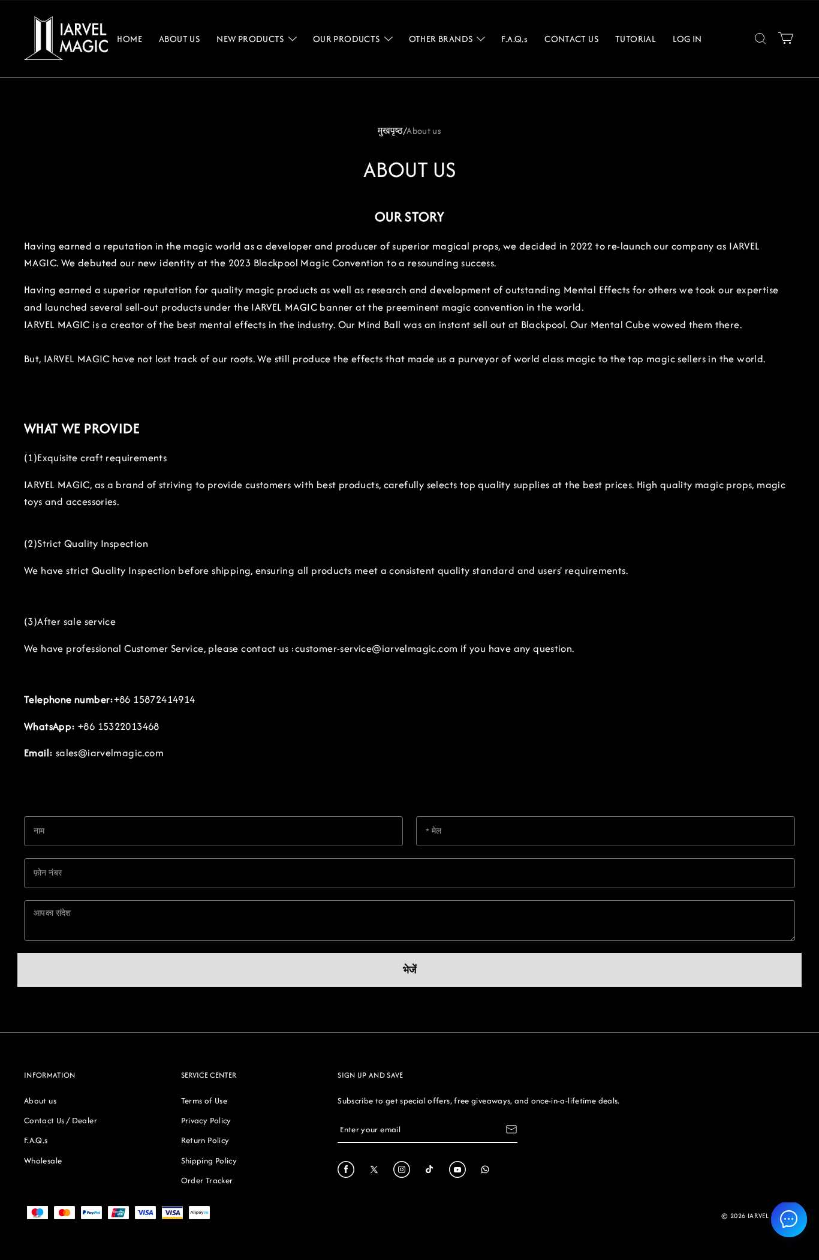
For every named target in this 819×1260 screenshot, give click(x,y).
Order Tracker (207, 1180)
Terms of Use (204, 1100)
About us (40, 1100)
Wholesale (43, 1160)
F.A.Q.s (36, 1140)
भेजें (410, 970)
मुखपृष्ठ (391, 130)
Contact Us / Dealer (60, 1120)
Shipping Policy (209, 1160)
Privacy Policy (206, 1120)
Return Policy (205, 1140)
